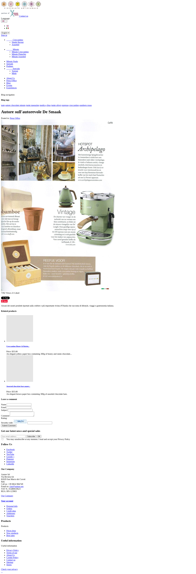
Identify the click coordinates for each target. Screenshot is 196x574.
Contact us (23, 16)
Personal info (11, 506)
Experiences (11, 88)
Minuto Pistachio (19, 54)
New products (12, 533)
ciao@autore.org (16, 486)
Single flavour (18, 42)
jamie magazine (32, 105)
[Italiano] (7, 28)
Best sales (10, 535)
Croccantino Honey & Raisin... (17, 346)
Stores (9, 565)
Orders (9, 508)
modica (43, 105)
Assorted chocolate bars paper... (18, 386)
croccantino (74, 105)
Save (5, 301)
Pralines (9, 66)
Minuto (12, 49)
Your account (7, 501)
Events (9, 85)
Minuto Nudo (12, 61)
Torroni (15, 71)
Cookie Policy (12, 557)
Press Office (11, 80)
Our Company (7, 496)
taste (3, 105)
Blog (8, 83)
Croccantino (14, 40)
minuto (22, 105)
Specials (13, 68)
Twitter (9, 452)
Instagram (10, 461)
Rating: (4, 418)
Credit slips (11, 511)
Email (3, 407)
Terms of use (11, 553)
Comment (5, 416)
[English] (7, 26)
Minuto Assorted (19, 56)
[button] (2, 572)
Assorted (15, 44)
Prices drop (11, 531)
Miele (14, 73)
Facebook (10, 449)
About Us (10, 78)
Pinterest (10, 459)
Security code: (7, 423)
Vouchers (10, 516)
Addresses (10, 513)
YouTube (10, 454)
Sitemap (9, 562)
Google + (10, 457)
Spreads (9, 64)
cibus (48, 105)
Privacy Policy (12, 550)
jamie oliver (56, 105)
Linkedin (10, 464)
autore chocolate (12, 105)
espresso (65, 105)
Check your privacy (9, 569)
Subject (4, 410)
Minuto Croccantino (20, 52)
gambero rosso (85, 105)
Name (3, 404)
